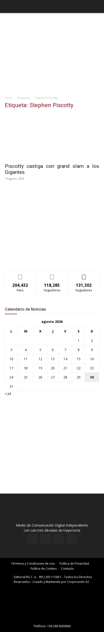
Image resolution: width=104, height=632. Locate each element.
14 (65, 359)
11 (26, 359)
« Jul (8, 393)
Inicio (8, 98)
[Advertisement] (52, 60)
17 (11, 368)
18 (26, 368)
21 (65, 368)
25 (26, 377)
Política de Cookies (43, 569)
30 (92, 377)
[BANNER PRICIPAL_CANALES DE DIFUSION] (52, 21)
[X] (58, 539)
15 (79, 359)
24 (11, 377)
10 (11, 359)
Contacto (67, 569)
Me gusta (20, 274)
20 (53, 368)
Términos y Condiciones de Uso (33, 563)
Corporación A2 (78, 582)
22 (79, 368)
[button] (8, 6)
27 (53, 377)
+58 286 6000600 (59, 626)
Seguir (52, 274)
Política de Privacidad (74, 563)
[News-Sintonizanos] (41, 259)
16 (92, 359)
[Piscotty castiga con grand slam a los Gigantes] (52, 137)
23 (92, 368)
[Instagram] (45, 539)
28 (65, 377)
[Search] (97, 6)
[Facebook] (32, 539)
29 (79, 377)
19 (40, 368)
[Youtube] (71, 539)
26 (40, 377)
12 (40, 359)
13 (53, 359)
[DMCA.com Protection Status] (52, 619)
